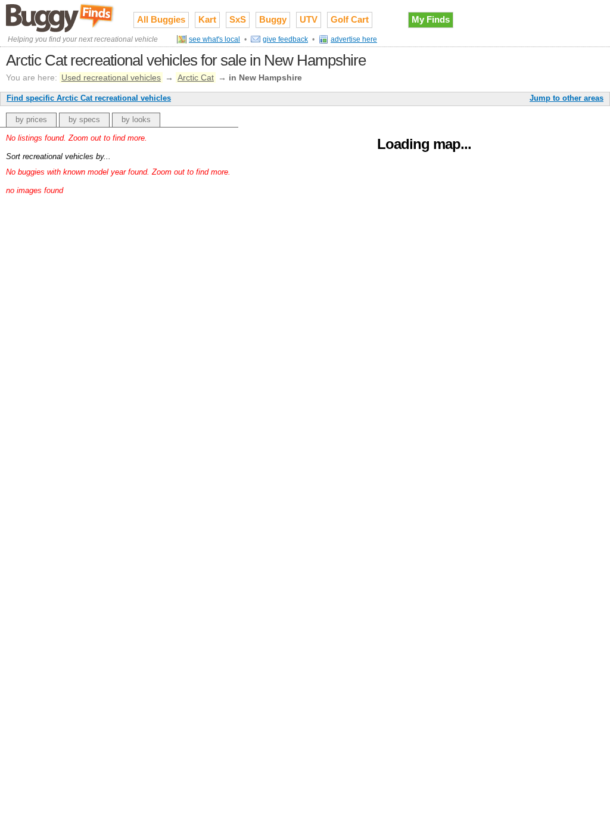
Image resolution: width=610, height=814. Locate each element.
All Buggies (161, 19)
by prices (31, 119)
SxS (237, 19)
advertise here (354, 39)
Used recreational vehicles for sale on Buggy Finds (61, 17)
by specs (84, 119)
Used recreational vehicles (111, 77)
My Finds (431, 19)
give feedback (285, 39)
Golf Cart (350, 19)
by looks (136, 119)
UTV (309, 19)
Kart (207, 19)
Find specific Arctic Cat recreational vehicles (89, 98)
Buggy (273, 19)
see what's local (214, 39)
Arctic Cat (196, 77)
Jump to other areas (566, 98)
